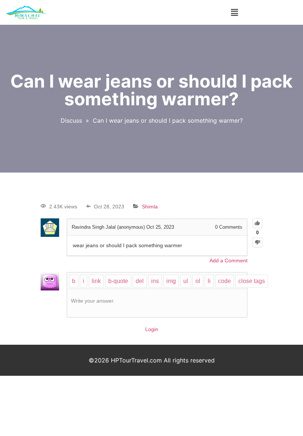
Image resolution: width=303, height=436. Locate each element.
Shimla (150, 207)
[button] (234, 12)
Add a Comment (229, 260)
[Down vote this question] (257, 243)
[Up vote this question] (257, 223)
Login (151, 329)
